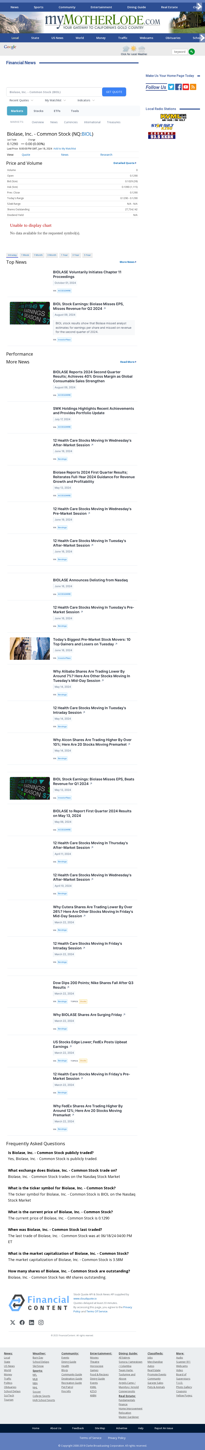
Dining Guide (136, 7)
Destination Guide (71, 1378)
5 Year (87, 254)
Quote (26, 155)
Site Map (100, 1428)
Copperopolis (127, 1391)
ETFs (57, 111)
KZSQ (93, 1391)
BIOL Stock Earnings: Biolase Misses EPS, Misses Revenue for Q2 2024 (88, 306)
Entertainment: (101, 1353)
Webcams (146, 38)
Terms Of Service (97, 1311)
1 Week (25, 254)
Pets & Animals (156, 1387)
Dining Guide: (128, 1353)
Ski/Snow (38, 1366)
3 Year (75, 254)
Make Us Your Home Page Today (170, 76)
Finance (123, 1404)
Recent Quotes (19, 100)
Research (106, 155)
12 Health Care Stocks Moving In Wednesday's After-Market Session (92, 442)
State (35, 38)
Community (67, 7)
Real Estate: (127, 1396)
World (80, 38)
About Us (55, 1428)
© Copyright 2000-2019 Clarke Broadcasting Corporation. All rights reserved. (102, 1445)
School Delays (12, 1391)
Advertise (121, 1428)
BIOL (87, 133)
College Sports (41, 1396)
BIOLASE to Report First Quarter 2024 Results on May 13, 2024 (92, 813)
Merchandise (155, 1362)
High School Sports (44, 1400)
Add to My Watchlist (64, 148)
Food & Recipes (99, 1374)
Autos (151, 1366)
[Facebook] (22, 1323)
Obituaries (173, 38)
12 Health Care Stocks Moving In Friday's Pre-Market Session (91, 1076)
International (92, 122)
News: (8, 1353)
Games (94, 1370)
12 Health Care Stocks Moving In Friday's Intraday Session (87, 945)
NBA (35, 1383)
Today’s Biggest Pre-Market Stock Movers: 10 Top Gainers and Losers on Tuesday (92, 641)
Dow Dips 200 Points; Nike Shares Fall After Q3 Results (93, 985)
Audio (179, 1357)
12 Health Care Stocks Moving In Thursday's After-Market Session (90, 845)
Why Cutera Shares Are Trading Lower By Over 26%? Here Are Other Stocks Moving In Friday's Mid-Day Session (93, 911)
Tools (75, 111)
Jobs (150, 1357)
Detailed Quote (124, 163)
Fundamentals (127, 1400)
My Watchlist (53, 100)
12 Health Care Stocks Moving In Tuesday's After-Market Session (89, 543)
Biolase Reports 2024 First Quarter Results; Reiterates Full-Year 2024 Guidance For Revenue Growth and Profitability (94, 477)
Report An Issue (164, 1428)
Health (65, 1366)
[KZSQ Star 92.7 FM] (160, 125)
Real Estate (169, 7)
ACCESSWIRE (64, 291)
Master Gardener (129, 1417)
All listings (124, 1357)
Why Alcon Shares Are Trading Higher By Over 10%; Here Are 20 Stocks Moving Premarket (92, 742)
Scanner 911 (183, 1362)
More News (127, 262)
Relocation (125, 1412)
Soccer (37, 1391)
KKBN (93, 1395)
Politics (8, 1383)
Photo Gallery (184, 1387)
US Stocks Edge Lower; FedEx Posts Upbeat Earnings (90, 1044)
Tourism (8, 1399)
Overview (38, 122)
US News (57, 38)
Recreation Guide (71, 1383)
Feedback (78, 1428)
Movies (94, 1357)
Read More (127, 362)
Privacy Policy (117, 1438)
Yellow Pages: (184, 1395)
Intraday (12, 254)
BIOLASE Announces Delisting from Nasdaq (90, 580)
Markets (17, 111)
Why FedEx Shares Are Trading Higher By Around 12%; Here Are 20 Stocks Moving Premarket (88, 1110)
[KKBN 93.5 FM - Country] (161, 134)
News (15, 7)
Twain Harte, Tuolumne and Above (127, 1374)
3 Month (51, 254)
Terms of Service (90, 1438)
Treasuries (114, 122)
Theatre (94, 1362)
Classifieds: (155, 1353)
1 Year (64, 254)
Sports (38, 7)
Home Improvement (130, 1408)
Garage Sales (155, 1383)
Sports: (38, 1371)
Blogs (64, 1370)
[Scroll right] (199, 6)
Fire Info (66, 1391)
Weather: (39, 1353)
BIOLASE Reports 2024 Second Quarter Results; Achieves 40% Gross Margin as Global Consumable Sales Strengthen (93, 376)
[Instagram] (41, 1323)
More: (180, 1353)
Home (35, 1428)
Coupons (181, 1391)
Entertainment (101, 7)
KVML (93, 1387)
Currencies (71, 122)
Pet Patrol (67, 1387)
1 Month (38, 254)
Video (179, 1370)
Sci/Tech (9, 1395)
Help (141, 1428)
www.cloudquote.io (85, 1298)
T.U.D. (179, 1383)
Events (65, 1357)
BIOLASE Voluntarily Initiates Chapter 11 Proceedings (87, 274)
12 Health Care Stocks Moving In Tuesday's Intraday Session (89, 710)
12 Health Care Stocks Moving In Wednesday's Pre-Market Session (92, 511)
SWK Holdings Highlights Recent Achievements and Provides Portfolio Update (93, 410)
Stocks (38, 111)
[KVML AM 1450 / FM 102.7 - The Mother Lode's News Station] (174, 116)
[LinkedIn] (31, 1323)
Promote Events (157, 1374)
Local (15, 38)
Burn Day (38, 1357)
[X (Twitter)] (13, 1323)
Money (101, 38)
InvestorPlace (64, 340)
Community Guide (71, 1374)
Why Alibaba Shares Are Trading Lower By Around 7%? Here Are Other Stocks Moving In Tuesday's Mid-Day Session (91, 676)
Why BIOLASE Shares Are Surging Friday (89, 1015)
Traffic (122, 38)
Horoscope (96, 1366)
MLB (35, 1379)
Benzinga (62, 459)
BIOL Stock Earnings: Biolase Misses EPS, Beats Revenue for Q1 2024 (93, 781)
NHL (35, 1387)
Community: (70, 1353)
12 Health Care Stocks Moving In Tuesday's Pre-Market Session (93, 609)
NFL (35, 1375)
